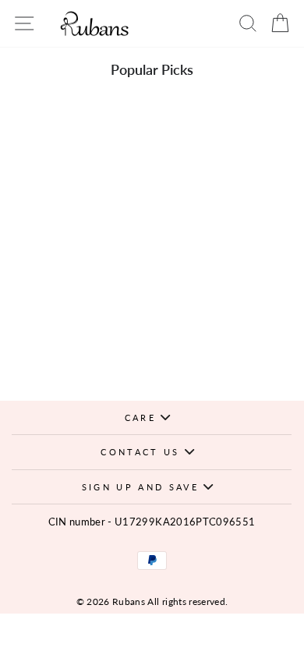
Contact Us (142, 452)
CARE (143, 417)
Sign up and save (142, 487)
